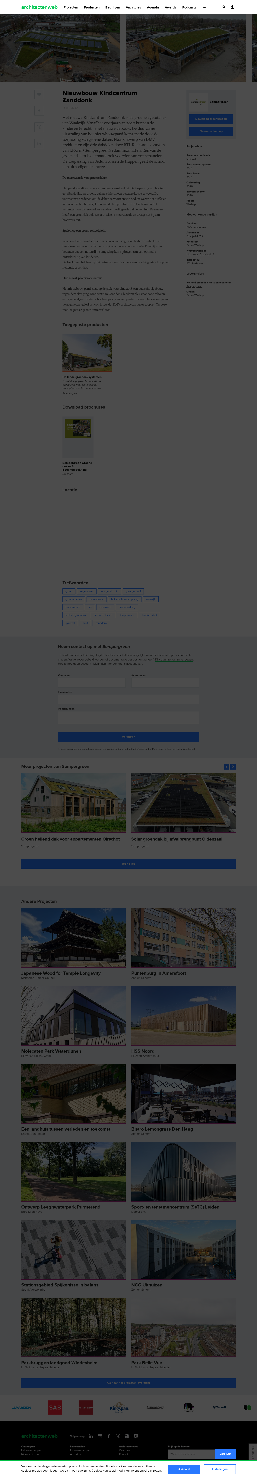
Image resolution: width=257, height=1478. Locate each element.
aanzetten (154, 1471)
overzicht (84, 1471)
